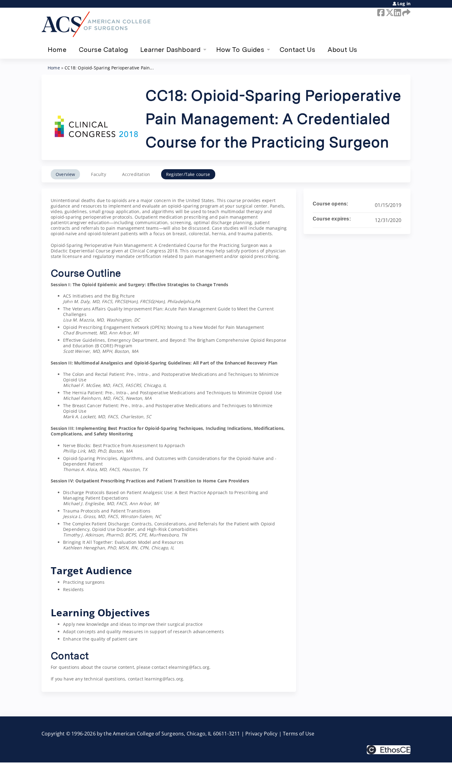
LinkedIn (397, 13)
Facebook (380, 13)
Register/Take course (188, 174)
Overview (65, 174)
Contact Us (297, 49)
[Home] (96, 24)
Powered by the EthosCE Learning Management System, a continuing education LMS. (388, 749)
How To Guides (240, 49)
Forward (405, 13)
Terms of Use (298, 733)
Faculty (98, 174)
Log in (403, 4)
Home (57, 49)
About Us (342, 49)
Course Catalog (103, 49)
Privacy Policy (261, 733)
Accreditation (136, 174)
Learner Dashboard (170, 49)
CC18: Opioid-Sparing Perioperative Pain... (109, 68)
